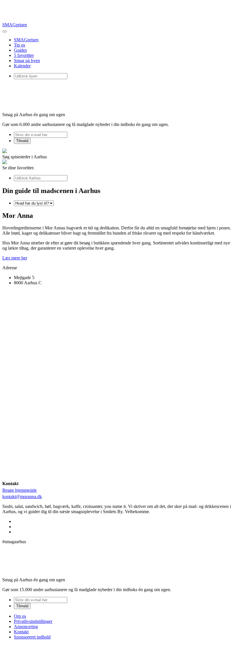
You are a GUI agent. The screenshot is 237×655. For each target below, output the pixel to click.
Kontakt (21, 631)
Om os (20, 616)
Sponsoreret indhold (32, 636)
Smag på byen (27, 60)
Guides (20, 50)
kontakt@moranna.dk (22, 496)
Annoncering (26, 626)
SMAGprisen (14, 24)
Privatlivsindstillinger (33, 621)
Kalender (22, 65)
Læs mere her (14, 257)
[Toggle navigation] (4, 31)
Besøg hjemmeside (19, 490)
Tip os (19, 44)
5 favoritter (24, 55)
